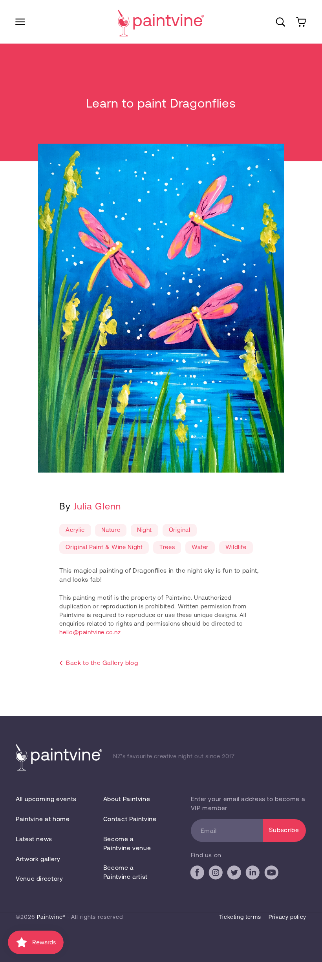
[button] (20, 22)
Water (200, 546)
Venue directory (39, 878)
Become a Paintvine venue (127, 843)
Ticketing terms (240, 916)
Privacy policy (287, 916)
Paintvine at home (43, 818)
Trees (167, 546)
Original (179, 529)
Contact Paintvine (130, 818)
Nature (110, 529)
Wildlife (236, 546)
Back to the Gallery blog (102, 662)
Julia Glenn (97, 505)
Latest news (34, 838)
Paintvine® (51, 916)
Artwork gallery (38, 858)
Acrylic (75, 529)
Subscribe (284, 829)
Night (144, 529)
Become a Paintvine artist (125, 871)
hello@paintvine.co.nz (90, 631)
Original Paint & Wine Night (104, 546)
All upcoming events (46, 798)
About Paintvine (126, 798)
